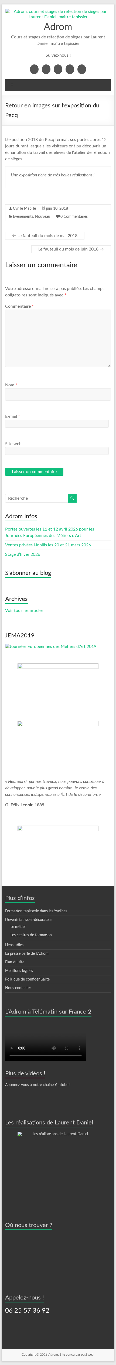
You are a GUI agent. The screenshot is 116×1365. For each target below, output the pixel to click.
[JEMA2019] (50, 646)
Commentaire (19, 306)
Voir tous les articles (24, 610)
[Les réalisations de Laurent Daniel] (58, 1166)
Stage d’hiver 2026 (22, 554)
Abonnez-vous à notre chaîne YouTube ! (37, 1085)
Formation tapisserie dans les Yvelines (36, 911)
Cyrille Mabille (24, 208)
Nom (11, 385)
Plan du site (14, 962)
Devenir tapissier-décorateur (28, 920)
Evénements (23, 217)
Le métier (18, 927)
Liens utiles (14, 945)
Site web (13, 444)
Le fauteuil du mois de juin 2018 (71, 249)
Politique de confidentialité (27, 979)
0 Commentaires (74, 217)
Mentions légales (19, 971)
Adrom (58, 27)
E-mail (12, 416)
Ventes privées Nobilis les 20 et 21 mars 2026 (48, 545)
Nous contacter (18, 988)
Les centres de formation (31, 935)
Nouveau (42, 217)
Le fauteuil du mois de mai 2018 (44, 236)
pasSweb (87, 1354)
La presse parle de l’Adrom (27, 954)
